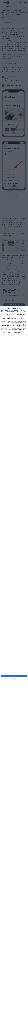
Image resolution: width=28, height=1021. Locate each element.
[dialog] (14, 663)
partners (8, 310)
